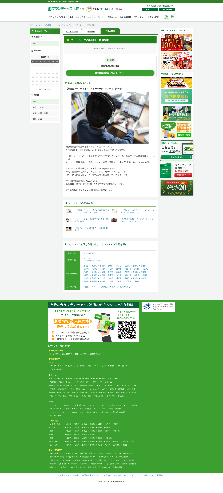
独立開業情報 (125, 17)
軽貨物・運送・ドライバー (59, 392)
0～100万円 (54, 354)
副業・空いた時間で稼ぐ (121, 287)
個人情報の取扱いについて (91, 475)
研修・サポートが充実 (58, 467)
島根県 (145, 275)
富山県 (145, 269)
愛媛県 (127, 278)
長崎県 (94, 281)
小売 (52, 362)
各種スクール (112, 378)
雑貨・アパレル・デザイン (97, 366)
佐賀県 (86, 281)
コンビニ (53, 366)
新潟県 (137, 269)
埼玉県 (102, 269)
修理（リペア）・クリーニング (103, 382)
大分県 (111, 281)
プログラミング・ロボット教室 (80, 396)
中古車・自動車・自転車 (118, 366)
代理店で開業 (117, 467)
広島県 (94, 278)
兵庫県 (111, 275)
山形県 (127, 266)
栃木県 (86, 269)
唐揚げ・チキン (77, 412)
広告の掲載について (121, 475)
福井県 (94, 272)
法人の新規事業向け (57, 457)
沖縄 (56, 445)
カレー (120, 405)
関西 (51, 438)
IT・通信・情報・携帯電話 (86, 385)
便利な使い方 (64, 475)
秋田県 (119, 266)
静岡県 (127, 272)
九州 (51, 445)
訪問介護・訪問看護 (117, 389)
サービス (86, 258)
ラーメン (92, 405)
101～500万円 (88, 253)
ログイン (151, 10)
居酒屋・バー (81, 405)
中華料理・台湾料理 (118, 412)
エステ (104, 389)
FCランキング (139, 17)
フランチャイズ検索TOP (60, 346)
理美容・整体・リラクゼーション (62, 385)
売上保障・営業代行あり (123, 453)
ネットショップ (93, 389)
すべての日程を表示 (45, 89)
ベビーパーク (79, 25)
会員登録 (169, 10)
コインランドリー (130, 385)
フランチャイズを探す (58, 17)
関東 (51, 431)
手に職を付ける (104, 467)
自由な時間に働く (56, 453)
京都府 (94, 275)
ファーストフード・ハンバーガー (62, 405)
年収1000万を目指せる (58, 464)
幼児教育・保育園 (94, 261)
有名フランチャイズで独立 (125, 460)
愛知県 (135, 272)
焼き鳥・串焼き (91, 412)
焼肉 (113, 405)
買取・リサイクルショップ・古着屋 (72, 366)
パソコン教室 (61, 396)
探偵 (111, 392)
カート (172, 19)
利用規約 (107, 475)
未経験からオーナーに (105, 460)
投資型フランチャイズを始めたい (96, 287)
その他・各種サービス (77, 389)
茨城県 (143, 266)
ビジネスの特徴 (72, 32)
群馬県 (94, 269)
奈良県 (119, 275)
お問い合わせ (149, 475)
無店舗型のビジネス (89, 457)
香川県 (119, 278)
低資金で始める (73, 457)
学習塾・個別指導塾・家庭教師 (78, 378)
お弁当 (134, 405)
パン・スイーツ (99, 409)
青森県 (94, 266)
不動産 (52, 389)
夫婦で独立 (84, 464)
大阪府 (102, 275)
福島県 (135, 266)
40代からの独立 (106, 453)
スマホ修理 (131, 389)
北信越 (52, 427)
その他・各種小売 (56, 369)
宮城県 (111, 266)
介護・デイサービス (82, 382)
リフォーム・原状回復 (98, 392)
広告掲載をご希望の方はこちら (160, 6)
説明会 (112, 17)
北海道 (86, 266)
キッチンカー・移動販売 (82, 409)
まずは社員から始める (77, 467)
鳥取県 (137, 275)
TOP (31, 25)
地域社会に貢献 (96, 464)
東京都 (119, 269)
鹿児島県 (128, 281)
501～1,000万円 (81, 354)
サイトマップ (136, 475)
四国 (51, 441)
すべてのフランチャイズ (62, 25)
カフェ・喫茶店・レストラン (60, 409)
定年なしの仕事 (71, 453)
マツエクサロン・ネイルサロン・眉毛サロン (109, 396)
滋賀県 (86, 275)
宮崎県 (119, 281)
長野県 (111, 272)
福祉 (51, 396)
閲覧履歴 (166, 19)
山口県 (102, 278)
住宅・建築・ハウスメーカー (126, 392)
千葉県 (111, 269)
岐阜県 (119, 272)
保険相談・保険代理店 (80, 392)
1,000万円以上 (95, 354)
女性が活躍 (92, 467)
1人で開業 (73, 464)
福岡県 (143, 278)
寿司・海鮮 (104, 412)
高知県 (135, 278)
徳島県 (111, 278)
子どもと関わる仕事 (112, 464)
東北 (58, 424)
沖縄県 (136, 281)
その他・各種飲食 (114, 409)
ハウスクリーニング (57, 378)
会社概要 (75, 475)
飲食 (52, 402)
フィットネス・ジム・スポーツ (109, 385)
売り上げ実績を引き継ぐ (85, 460)
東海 (51, 434)
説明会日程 (110, 31)
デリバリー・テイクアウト (59, 412)
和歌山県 (128, 275)
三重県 (143, 272)
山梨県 (102, 272)
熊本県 (102, 281)
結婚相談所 (62, 389)
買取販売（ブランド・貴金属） (61, 382)
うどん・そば (103, 405)
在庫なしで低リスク (106, 457)
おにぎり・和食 (55, 416)
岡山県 (86, 278)
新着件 (119, 9)
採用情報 (160, 475)
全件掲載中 (109, 9)
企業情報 (91, 32)
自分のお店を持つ (122, 457)
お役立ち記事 (153, 17)
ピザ (127, 405)
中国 (56, 441)
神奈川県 (128, 269)
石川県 (86, 272)
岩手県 (102, 266)
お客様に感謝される (129, 464)
